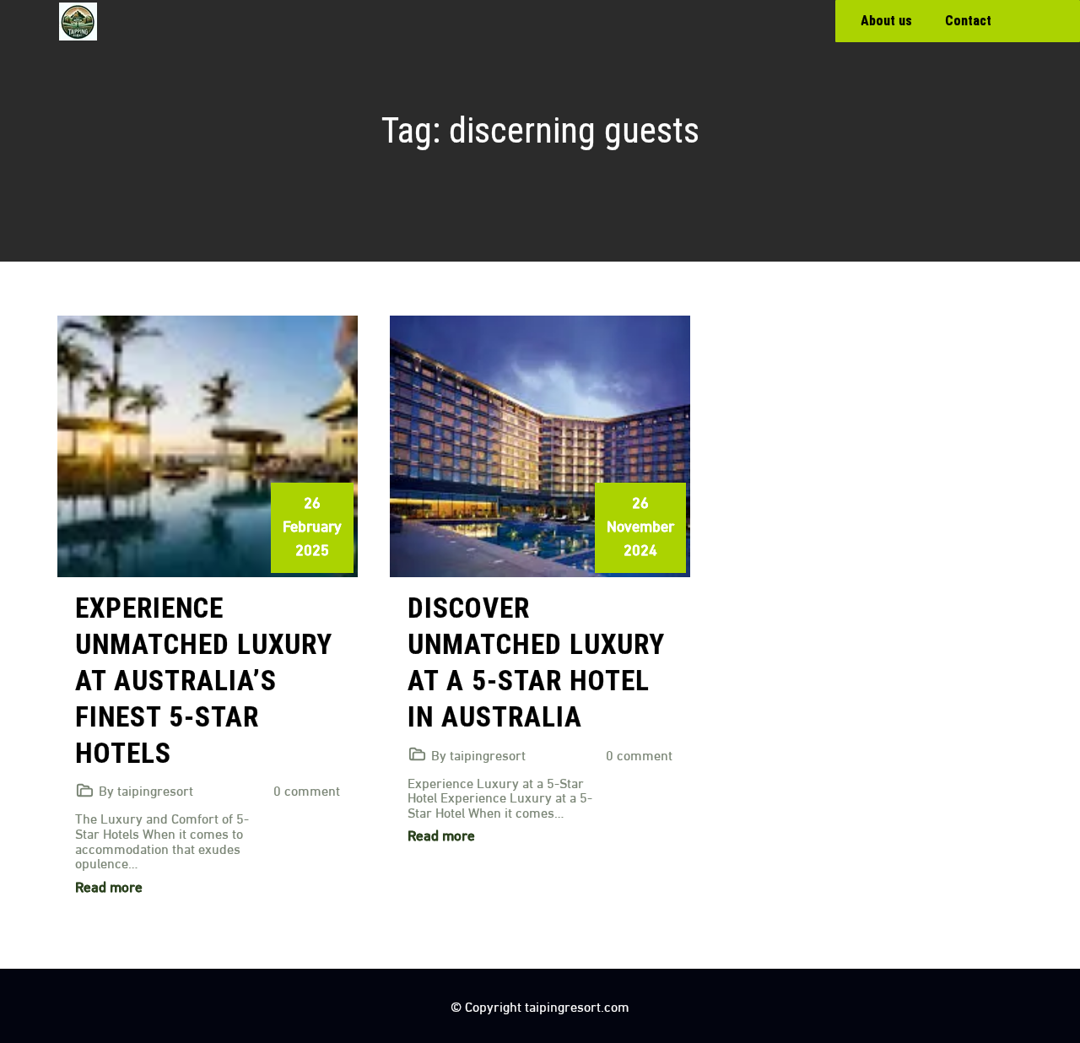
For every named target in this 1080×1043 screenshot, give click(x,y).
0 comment (306, 789)
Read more (109, 885)
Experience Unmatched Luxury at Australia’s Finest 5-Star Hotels (203, 681)
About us (886, 21)
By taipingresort (146, 789)
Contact (968, 21)
